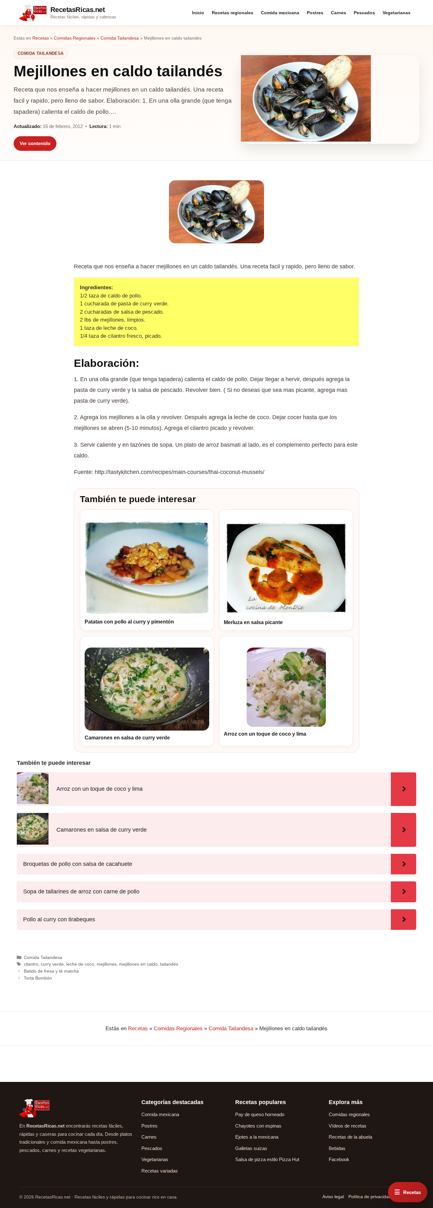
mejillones (107, 964)
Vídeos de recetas (347, 1125)
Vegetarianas (396, 12)
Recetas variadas (159, 1170)
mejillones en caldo (138, 964)
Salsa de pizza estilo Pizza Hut (267, 1159)
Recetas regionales (232, 12)
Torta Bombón (38, 978)
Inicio (198, 12)
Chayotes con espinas (258, 1125)
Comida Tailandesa (119, 38)
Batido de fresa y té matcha (51, 971)
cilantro (31, 964)
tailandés (169, 964)
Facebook (339, 1159)
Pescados (364, 12)
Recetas (40, 38)
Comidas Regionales (74, 38)
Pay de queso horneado (259, 1114)
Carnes (338, 12)
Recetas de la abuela (350, 1137)
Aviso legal (333, 1196)
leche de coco (80, 964)
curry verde (52, 964)
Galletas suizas (251, 1148)
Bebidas (337, 1148)
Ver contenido (35, 143)
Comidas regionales (349, 1114)
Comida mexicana (280, 12)
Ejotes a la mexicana (256, 1137)
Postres (315, 12)
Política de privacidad (369, 1196)
